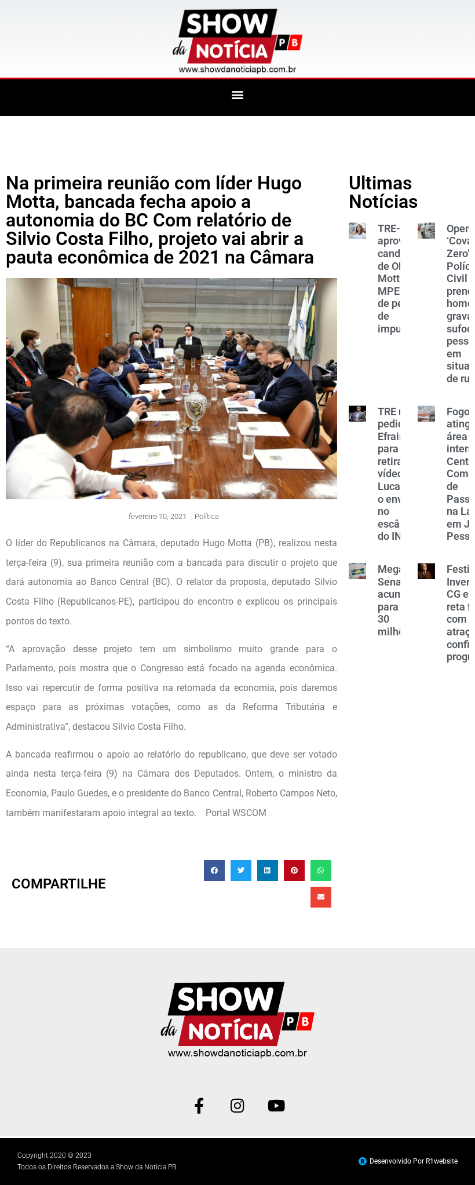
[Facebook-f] (199, 1105)
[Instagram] (238, 1105)
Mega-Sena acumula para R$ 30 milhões (398, 600)
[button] (237, 94)
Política (207, 516)
